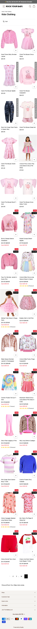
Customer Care (6, 597)
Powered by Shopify (18, 627)
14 (21, 576)
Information (5, 605)
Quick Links (5, 601)
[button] (34, 6)
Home (3, 11)
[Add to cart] (15, 50)
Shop (3, 592)
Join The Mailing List (7, 610)
